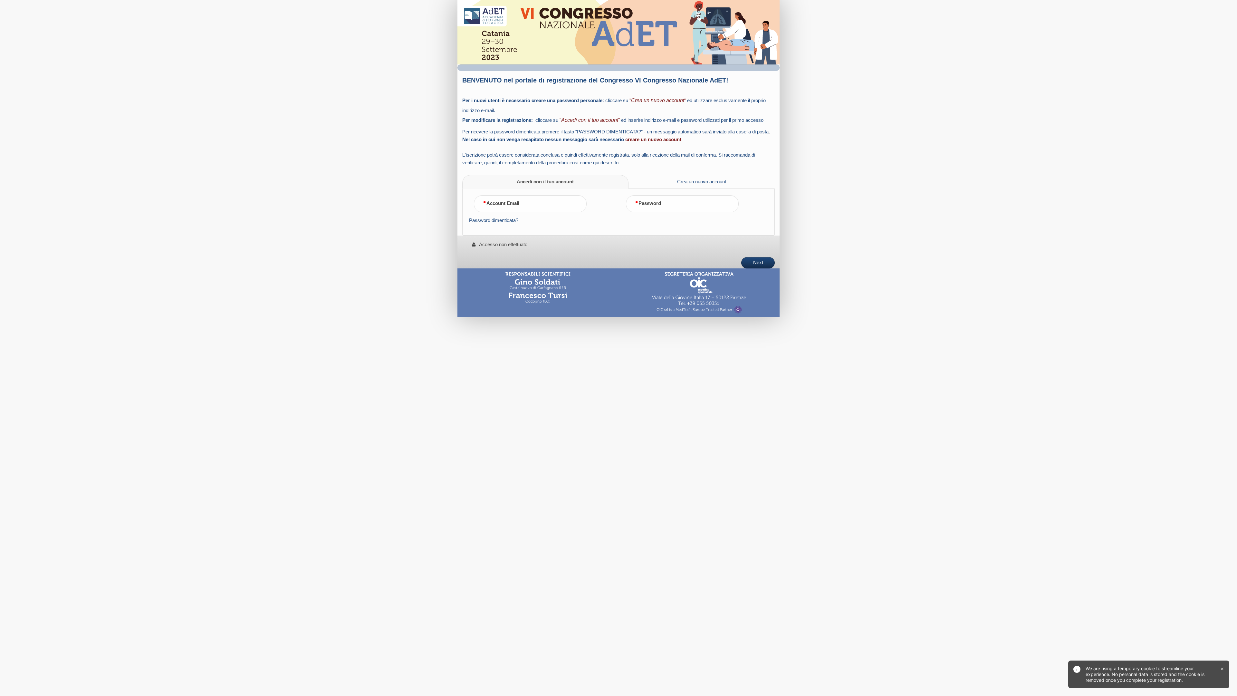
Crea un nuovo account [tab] (701, 181)
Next (758, 262)
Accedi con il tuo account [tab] (545, 181)
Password (649, 203)
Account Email (502, 203)
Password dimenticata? (493, 220)
